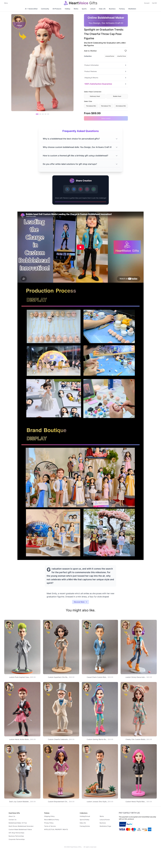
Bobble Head (117, 96)
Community (45, 9)
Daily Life (102, 9)
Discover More (79, 602)
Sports (84, 9)
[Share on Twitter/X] (67, 189)
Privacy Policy (48, 823)
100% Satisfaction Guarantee (98, 84)
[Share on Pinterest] (80, 189)
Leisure (92, 9)
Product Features (90, 71)
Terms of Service (50, 826)
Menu (6, 3)
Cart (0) (154, 3)
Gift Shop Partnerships (16, 833)
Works (76, 9)
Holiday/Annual (85, 816)
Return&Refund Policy (51, 819)
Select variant (106, 118)
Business (112, 9)
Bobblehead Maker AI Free (18, 823)
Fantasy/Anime (85, 826)
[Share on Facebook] (74, 189)
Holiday (67, 9)
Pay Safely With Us (129, 813)
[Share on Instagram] (87, 189)
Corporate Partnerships (17, 839)
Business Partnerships (16, 836)
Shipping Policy (49, 816)
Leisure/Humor (109, 56)
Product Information (91, 65)
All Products (57, 9)
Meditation (132, 9)
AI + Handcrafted (31, 9)
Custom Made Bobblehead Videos (20, 829)
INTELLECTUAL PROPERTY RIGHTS (56, 829)
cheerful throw (121, 56)
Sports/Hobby (84, 819)
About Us (12, 816)
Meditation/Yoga (105, 826)
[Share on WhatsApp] (93, 189)
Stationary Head (95, 96)
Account (146, 3)
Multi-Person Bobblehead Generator (21, 826)
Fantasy (122, 9)
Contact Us (12, 819)
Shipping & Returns (91, 78)
